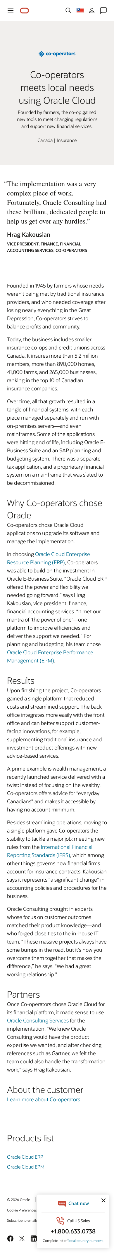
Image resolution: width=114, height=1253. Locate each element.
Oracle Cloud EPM (25, 1167)
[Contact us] (103, 10)
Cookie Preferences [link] (22, 1210)
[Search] (68, 10)
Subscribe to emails (22, 1220)
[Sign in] (91, 10)
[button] (10, 10)
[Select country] (80, 10)
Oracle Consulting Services (38, 1020)
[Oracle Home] (24, 10)
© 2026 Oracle (18, 1199)
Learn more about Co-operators (43, 1099)
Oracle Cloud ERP (25, 1157)
